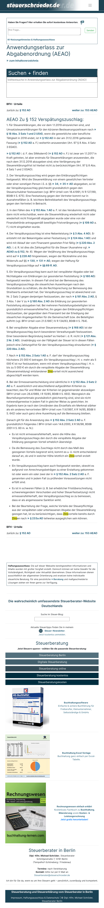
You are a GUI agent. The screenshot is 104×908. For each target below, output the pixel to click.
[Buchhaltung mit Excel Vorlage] (27, 756)
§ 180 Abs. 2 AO (40, 301)
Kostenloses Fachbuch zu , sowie (74, 813)
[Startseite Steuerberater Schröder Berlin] (45, 5)
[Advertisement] (52, 90)
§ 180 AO (88, 276)
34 (56, 183)
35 (64, 183)
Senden (90, 30)
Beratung (58, 579)
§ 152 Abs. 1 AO (42, 210)
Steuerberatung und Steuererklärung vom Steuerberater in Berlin (52, 891)
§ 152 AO (25, 110)
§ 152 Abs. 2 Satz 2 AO (66, 420)
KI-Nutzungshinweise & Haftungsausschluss (31, 39)
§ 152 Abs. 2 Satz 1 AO (32, 355)
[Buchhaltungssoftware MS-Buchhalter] (27, 707)
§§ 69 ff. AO (49, 265)
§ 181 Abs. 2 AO (84, 296)
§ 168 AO (77, 327)
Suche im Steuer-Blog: (52, 614)
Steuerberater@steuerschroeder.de (52, 875)
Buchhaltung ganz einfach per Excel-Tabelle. (76, 756)
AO (71, 183)
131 (41, 260)
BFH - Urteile (14, 104)
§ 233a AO (36, 518)
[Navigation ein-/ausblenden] (90, 5)
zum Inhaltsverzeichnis (23, 60)
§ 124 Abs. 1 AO (80, 238)
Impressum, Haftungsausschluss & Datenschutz (35, 897)
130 (32, 260)
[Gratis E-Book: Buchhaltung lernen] (25, 812)
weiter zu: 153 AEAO (84, 110)
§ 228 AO (25, 256)
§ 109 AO (88, 222)
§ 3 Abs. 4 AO (81, 233)
